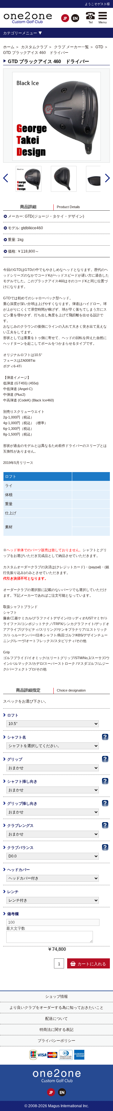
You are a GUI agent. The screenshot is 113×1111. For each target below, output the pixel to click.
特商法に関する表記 (56, 1029)
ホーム (8, 47)
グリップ (14, 759)
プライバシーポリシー (56, 1040)
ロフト (13, 715)
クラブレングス (20, 825)
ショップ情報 (56, 996)
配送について (56, 1018)
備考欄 (13, 914)
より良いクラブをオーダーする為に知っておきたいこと (56, 1007)
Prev (5, 178)
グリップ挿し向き (22, 803)
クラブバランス (20, 847)
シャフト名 (16, 737)
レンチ (13, 892)
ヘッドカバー (18, 870)
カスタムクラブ (34, 47)
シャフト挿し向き (22, 781)
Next (107, 178)
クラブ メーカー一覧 (71, 47)
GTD (99, 47)
